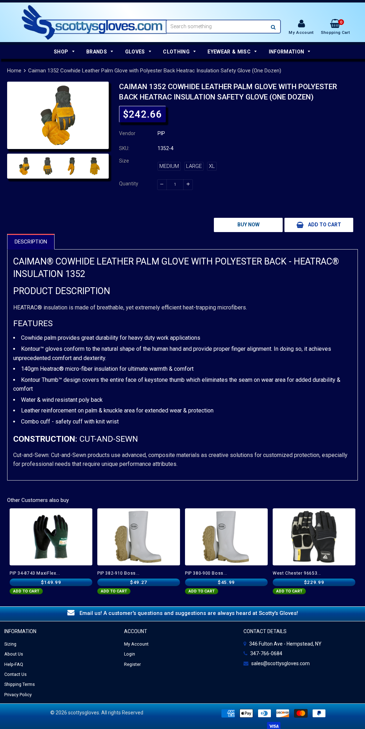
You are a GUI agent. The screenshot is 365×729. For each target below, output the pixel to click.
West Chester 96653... (297, 573)
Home (14, 70)
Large (194, 166)
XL (212, 166)
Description (31, 241)
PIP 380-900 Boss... (206, 573)
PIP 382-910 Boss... (118, 573)
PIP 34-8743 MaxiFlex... (35, 573)
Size (124, 161)
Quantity (128, 183)
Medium (169, 166)
